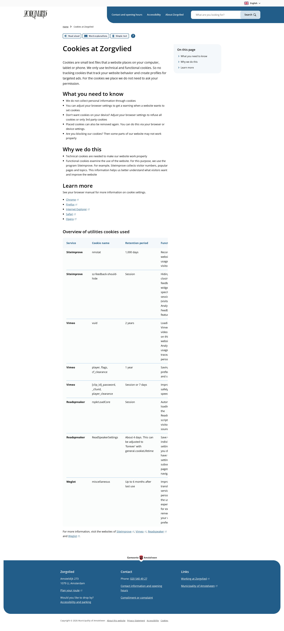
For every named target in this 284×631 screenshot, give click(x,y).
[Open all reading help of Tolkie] (133, 36)
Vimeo (140, 531)
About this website (116, 620)
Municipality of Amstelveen (198, 586)
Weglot (73, 536)
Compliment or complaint (137, 597)
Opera (70, 219)
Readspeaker (157, 531)
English (253, 3)
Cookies (164, 620)
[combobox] (219, 15)
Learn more (187, 67)
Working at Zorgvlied (194, 578)
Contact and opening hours (127, 14)
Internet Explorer (77, 209)
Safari (70, 214)
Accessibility (154, 14)
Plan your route (70, 590)
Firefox (71, 204)
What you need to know (194, 56)
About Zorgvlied (175, 14)
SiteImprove (125, 531)
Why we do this (189, 62)
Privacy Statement (136, 620)
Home (65, 26)
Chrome (72, 199)
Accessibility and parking (75, 602)
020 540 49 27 (138, 578)
